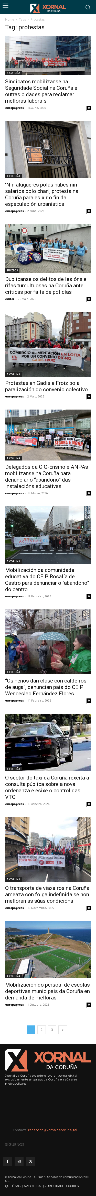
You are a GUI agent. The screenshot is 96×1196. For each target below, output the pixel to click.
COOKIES (72, 1186)
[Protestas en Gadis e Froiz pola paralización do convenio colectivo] (48, 344)
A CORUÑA (13, 73)
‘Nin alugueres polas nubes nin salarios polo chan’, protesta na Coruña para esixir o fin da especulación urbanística (41, 194)
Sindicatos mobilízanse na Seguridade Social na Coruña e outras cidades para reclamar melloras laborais (41, 91)
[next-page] (62, 1029)
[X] (30, 1161)
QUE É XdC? (13, 1186)
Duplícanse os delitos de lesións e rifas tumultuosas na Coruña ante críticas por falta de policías (46, 285)
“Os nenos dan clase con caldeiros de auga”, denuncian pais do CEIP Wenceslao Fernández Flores (46, 687)
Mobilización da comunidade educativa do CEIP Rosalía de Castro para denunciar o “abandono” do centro (47, 579)
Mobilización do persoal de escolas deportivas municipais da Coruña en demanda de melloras (47, 991)
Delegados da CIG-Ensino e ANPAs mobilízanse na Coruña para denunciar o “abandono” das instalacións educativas (46, 476)
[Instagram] (19, 1161)
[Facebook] (7, 1161)
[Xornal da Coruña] (48, 8)
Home (9, 19)
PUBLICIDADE (54, 1186)
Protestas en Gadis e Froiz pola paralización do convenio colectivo (46, 386)
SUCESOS (12, 270)
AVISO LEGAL (33, 1186)
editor (9, 299)
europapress (14, 108)
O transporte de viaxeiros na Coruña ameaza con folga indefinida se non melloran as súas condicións (47, 894)
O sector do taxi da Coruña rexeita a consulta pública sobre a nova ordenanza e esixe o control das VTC (47, 787)
